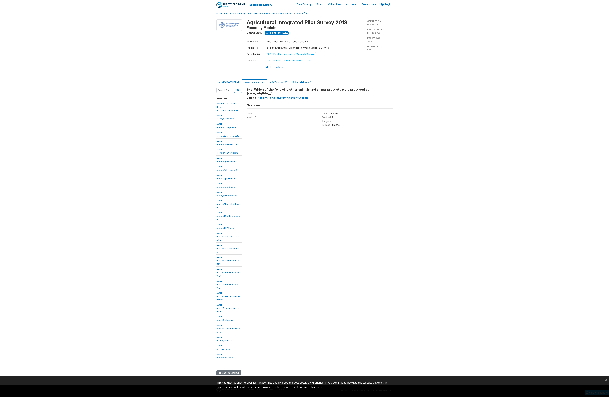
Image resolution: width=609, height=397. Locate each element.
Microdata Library (260, 4)
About (320, 4)
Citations (351, 4)
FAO (249, 13)
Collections (334, 4)
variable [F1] (301, 13)
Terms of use (368, 4)
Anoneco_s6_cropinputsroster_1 (228, 272)
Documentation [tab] (278, 82)
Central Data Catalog (234, 13)
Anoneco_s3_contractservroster (228, 236)
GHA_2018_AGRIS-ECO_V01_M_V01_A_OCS (273, 13)
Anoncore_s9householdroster (228, 204)
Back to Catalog (230, 372)
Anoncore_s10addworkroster (228, 216)
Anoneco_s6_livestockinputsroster (228, 296)
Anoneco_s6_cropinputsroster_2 (228, 284)
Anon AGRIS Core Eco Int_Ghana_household (283, 97)
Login (388, 4)
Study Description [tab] (229, 82)
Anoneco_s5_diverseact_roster (228, 260)
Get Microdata (278, 33)
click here (315, 387)
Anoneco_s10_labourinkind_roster (228, 328)
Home (219, 13)
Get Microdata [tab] (303, 82)
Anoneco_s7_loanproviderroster (228, 308)
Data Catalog (304, 4)
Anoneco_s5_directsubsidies (228, 248)
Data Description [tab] (255, 82)
